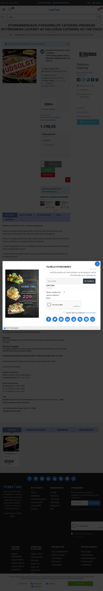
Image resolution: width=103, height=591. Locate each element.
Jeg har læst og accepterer (81, 313)
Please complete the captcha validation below (53, 295)
